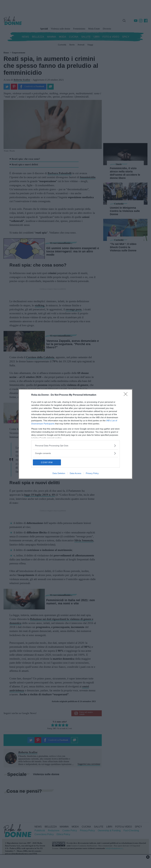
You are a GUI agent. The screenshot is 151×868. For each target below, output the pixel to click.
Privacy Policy (92, 473)
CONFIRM (47, 462)
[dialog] (75, 434)
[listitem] (75, 445)
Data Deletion (58, 473)
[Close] (126, 395)
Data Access (75, 473)
